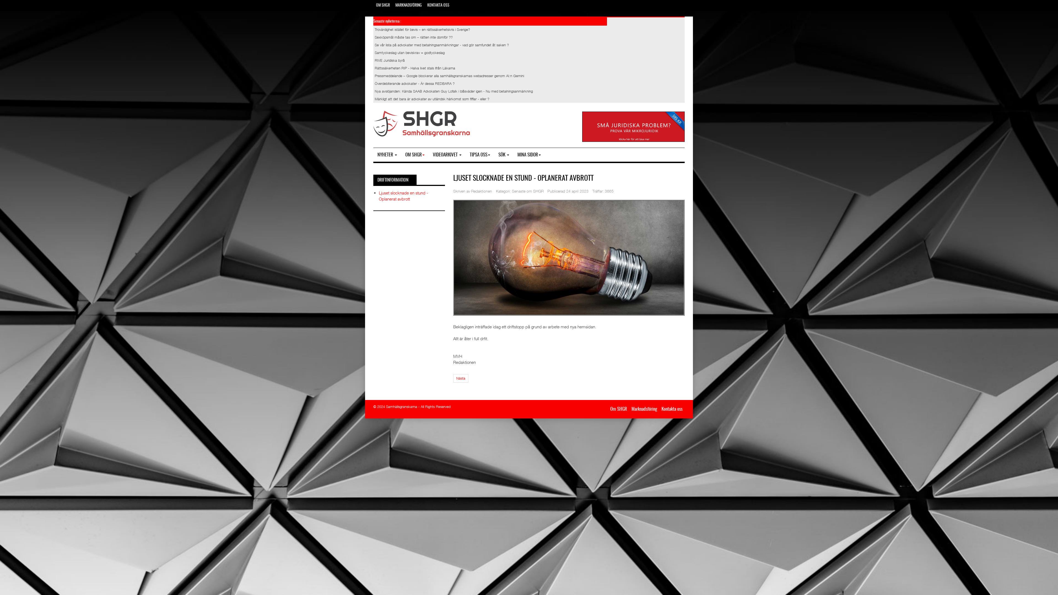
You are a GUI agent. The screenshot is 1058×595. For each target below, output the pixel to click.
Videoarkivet (446, 155)
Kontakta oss (438, 5)
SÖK (502, 155)
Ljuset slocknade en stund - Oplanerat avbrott (523, 178)
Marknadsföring (408, 5)
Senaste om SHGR (528, 191)
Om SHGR (383, 5)
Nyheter (385, 155)
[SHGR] (421, 124)
